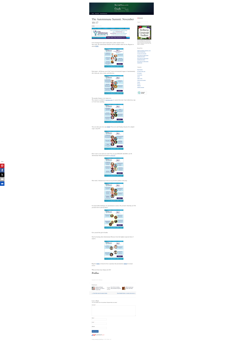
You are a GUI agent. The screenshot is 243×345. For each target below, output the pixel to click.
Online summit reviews (141, 80)
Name (93, 318)
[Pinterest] (2, 166)
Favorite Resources (103, 13)
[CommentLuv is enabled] (98, 335)
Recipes (138, 83)
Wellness (100, 279)
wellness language (140, 87)
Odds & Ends (139, 78)
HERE (96, 46)
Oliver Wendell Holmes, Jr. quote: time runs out (126, 293)
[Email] (2, 179)
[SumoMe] (2, 183)
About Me (97, 13)
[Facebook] (2, 170)
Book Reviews (140, 69)
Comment (94, 304)
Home (93, 13)
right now (112, 155)
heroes (138, 76)
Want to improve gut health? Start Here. (129, 288)
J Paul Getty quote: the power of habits (99, 293)
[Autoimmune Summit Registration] (111, 38)
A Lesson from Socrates (141, 53)
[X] (2, 175)
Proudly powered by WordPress (97, 339)
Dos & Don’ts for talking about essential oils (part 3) (116, 288)
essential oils (139, 75)
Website (93, 326)
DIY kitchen (139, 73)
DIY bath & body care (141, 71)
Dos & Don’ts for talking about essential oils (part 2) (142, 59)
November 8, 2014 (98, 25)
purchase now (109, 100)
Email (93, 322)
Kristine (93, 26)
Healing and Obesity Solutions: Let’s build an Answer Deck (100, 288)
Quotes (138, 82)
